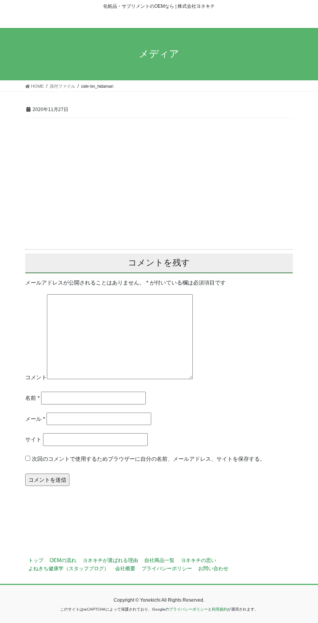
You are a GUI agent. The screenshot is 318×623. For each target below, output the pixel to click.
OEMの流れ (63, 560)
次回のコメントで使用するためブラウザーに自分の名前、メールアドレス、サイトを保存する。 (148, 459)
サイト (33, 439)
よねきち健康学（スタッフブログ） (68, 568)
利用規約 (219, 609)
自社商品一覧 (159, 560)
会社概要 (125, 568)
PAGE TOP (303, 597)
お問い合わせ (213, 568)
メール (35, 419)
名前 (32, 398)
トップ (35, 560)
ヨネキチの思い (198, 560)
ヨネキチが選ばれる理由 (110, 560)
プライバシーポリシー (167, 568)
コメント (36, 377)
